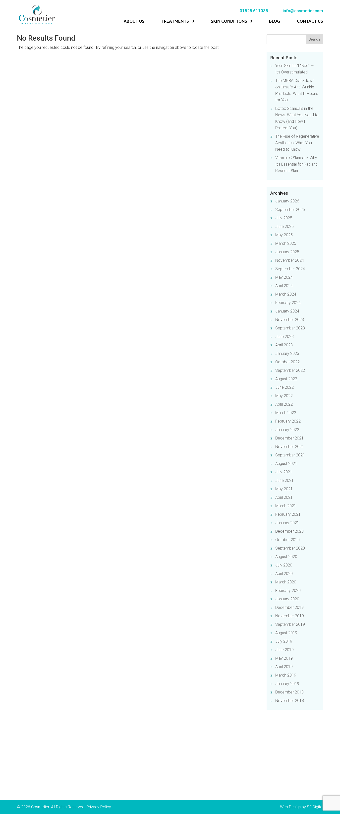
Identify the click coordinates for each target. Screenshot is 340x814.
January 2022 (287, 429)
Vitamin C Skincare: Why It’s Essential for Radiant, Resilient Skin (296, 164)
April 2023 (284, 345)
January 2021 (287, 522)
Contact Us (310, 21)
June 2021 (284, 480)
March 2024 (285, 294)
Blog (274, 21)
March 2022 (285, 412)
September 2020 (290, 548)
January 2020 (287, 599)
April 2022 (284, 404)
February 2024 (288, 302)
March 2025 (285, 243)
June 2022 (284, 387)
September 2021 (290, 455)
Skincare (110, 789)
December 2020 (289, 531)
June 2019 (284, 649)
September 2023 (290, 328)
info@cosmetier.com (303, 10)
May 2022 (284, 395)
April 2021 (284, 497)
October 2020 (287, 539)
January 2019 (287, 683)
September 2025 (290, 209)
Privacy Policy (98, 807)
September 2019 (290, 624)
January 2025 (287, 252)
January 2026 (287, 201)
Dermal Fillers (114, 748)
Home (27, 748)
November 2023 (289, 319)
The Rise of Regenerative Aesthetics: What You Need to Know (297, 143)
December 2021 (289, 438)
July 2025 (283, 218)
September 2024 (290, 268)
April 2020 (284, 573)
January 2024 (287, 311)
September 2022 (290, 370)
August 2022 (286, 378)
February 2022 (288, 421)
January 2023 (287, 353)
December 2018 (289, 692)
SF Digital (315, 807)
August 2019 (286, 632)
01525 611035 (254, 10)
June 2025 (284, 226)
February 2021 (288, 514)
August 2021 (286, 463)
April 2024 (284, 285)
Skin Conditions (229, 21)
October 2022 (287, 362)
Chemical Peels (116, 761)
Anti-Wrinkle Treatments (123, 754)
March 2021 (285, 505)
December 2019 (289, 607)
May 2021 (284, 489)
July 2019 (283, 641)
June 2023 (284, 336)
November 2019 (289, 616)
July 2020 (283, 565)
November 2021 (289, 446)
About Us (134, 21)
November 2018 (289, 700)
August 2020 (286, 556)
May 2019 (284, 658)
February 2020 (288, 590)
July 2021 (283, 472)
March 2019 (285, 675)
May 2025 (284, 235)
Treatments (175, 21)
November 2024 (289, 260)
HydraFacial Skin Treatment (127, 782)
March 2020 (285, 582)
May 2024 (284, 277)
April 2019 (284, 666)
